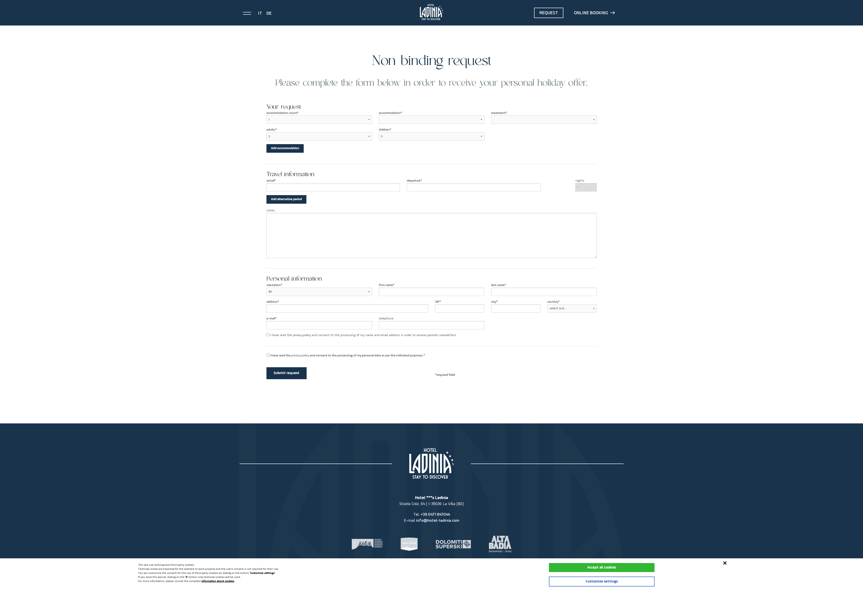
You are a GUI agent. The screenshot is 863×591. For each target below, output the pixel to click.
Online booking (591, 13)
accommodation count (281, 113)
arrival (270, 180)
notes (270, 210)
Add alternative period (286, 199)
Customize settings (602, 581)
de (269, 13)
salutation (273, 285)
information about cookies (217, 581)
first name (386, 285)
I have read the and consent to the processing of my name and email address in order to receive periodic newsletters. (363, 335)
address (272, 301)
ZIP (437, 301)
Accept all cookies (601, 567)
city (493, 301)
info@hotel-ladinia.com (437, 521)
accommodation (390, 113)
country (552, 301)
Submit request (286, 373)
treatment (498, 113)
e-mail (270, 318)
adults (270, 129)
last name (498, 285)
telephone (386, 318)
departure (414, 180)
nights (579, 180)
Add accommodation (285, 148)
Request (548, 13)
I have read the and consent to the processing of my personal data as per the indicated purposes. (346, 355)
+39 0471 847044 (435, 515)
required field (446, 374)
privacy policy (302, 335)
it (260, 13)
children (384, 129)
